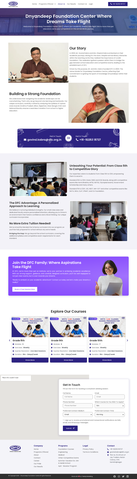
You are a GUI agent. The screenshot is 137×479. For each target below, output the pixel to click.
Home (34, 4)
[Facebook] (114, 476)
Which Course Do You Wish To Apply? (109, 402)
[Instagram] (119, 476)
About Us (61, 4)
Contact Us (82, 4)
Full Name (67, 393)
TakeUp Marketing (87, 476)
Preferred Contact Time (104, 411)
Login (91, 4)
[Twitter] (123, 476)
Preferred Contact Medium (73, 411)
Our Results (71, 4)
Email (97, 393)
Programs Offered (46, 4)
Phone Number (69, 402)
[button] (9, 340)
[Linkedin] (127, 476)
